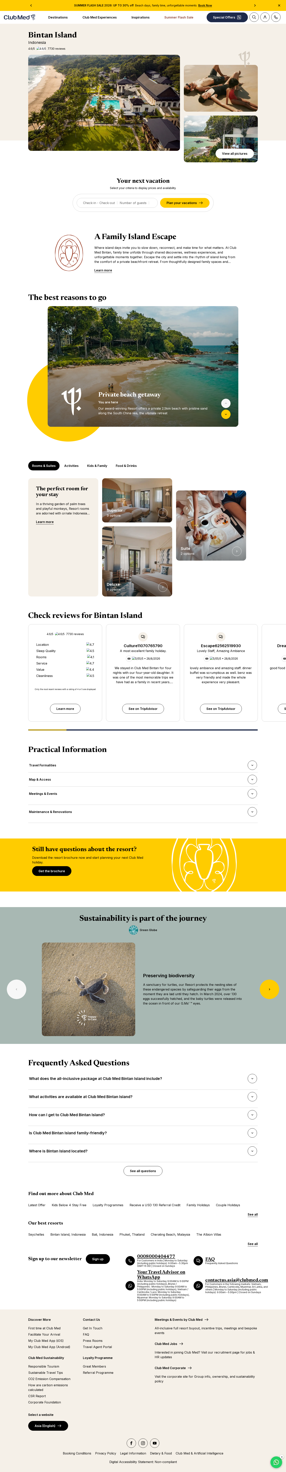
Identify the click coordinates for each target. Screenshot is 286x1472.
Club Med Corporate (170, 1368)
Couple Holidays (228, 1205)
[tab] (44, 465)
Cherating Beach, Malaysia (170, 1234)
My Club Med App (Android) (49, 1347)
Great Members (94, 1366)
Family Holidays (198, 1205)
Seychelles (36, 1234)
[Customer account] (265, 17)
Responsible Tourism (43, 1366)
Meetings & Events (43, 795)
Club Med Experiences (99, 17)
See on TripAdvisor (143, 709)
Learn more (103, 270)
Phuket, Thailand (132, 1234)
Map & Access (40, 781)
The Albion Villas (208, 1234)
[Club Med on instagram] (143, 1443)
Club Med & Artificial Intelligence (199, 1453)
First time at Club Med (44, 1328)
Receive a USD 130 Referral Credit (155, 1205)
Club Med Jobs (166, 1344)
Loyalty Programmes (108, 1205)
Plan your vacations (182, 203)
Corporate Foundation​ (44, 1402)
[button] (104, 103)
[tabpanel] (143, 373)
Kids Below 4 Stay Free (69, 1205)
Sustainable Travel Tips (45, 1373)
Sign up (98, 1259)
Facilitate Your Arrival (44, 1334)
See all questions (143, 1171)
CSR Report (37, 1396)
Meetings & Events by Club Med (179, 1320)
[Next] (226, 414)
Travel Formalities (42, 766)
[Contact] (276, 17)
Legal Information (133, 1453)
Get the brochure (52, 871)
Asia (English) (45, 1426)
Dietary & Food (161, 1453)
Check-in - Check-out (99, 203)
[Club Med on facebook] (131, 1443)
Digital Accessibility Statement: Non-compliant (143, 1462)
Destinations (58, 17)
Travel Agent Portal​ (97, 1347)
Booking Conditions (77, 1453)
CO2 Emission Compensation (49, 1379)
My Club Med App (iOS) (46, 1341)
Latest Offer (37, 1205)
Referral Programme (98, 1373)
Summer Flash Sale (178, 17)
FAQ (86, 1334)
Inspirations (141, 17)
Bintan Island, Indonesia (68, 1234)
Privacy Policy (105, 1453)
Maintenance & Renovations (50, 813)
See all (253, 1214)
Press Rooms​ (93, 1341)
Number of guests (133, 203)
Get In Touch (92, 1328)
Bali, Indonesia (102, 1234)
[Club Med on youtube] (154, 1443)
